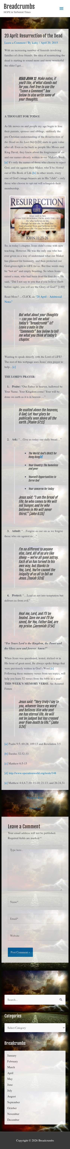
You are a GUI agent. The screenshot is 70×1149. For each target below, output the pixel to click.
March (11, 1067)
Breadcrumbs (19, 6)
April (10, 1073)
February (12, 1061)
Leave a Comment (15, 42)
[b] (34, 173)
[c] (14, 367)
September (13, 1102)
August (11, 1096)
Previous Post (35, 798)
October (12, 1108)
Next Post (35, 808)
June (10, 1084)
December (13, 1119)
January (11, 1055)
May (10, 1079)
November (13, 1114)
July (9, 1090)
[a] (6, 162)
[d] (41, 457)
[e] (52, 668)
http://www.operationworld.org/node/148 (32, 773)
